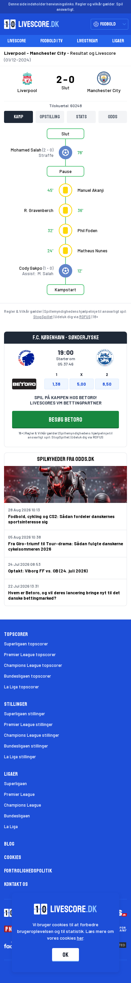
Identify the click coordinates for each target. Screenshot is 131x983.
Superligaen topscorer (26, 643)
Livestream (87, 41)
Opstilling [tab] (50, 117)
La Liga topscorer (21, 686)
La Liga (11, 826)
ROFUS (85, 316)
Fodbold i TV (51, 41)
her (80, 938)
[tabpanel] (65, 215)
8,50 (107, 384)
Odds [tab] (112, 117)
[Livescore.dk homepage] (29, 24)
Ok (65, 954)
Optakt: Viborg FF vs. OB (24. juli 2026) (48, 570)
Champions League (22, 805)
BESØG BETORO (65, 419)
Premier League (19, 794)
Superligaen (15, 783)
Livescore (16, 41)
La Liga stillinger (20, 756)
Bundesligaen (17, 815)
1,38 (56, 384)
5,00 (81, 384)
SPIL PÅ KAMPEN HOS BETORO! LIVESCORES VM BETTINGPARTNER (65, 400)
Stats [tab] (81, 117)
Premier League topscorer (30, 654)
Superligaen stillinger (24, 713)
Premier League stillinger (28, 724)
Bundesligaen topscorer (27, 676)
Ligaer (118, 41)
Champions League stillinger (31, 735)
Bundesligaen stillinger (26, 746)
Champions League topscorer (33, 665)
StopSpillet (43, 316)
